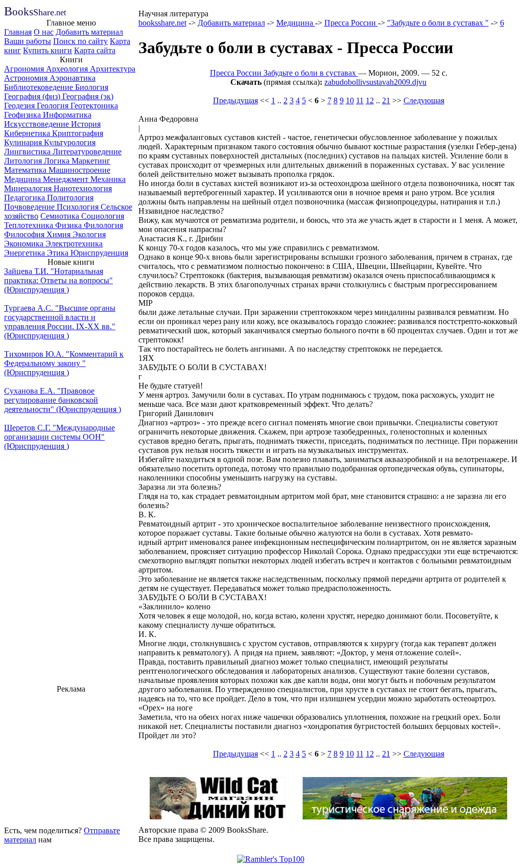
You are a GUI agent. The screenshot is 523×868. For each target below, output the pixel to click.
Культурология (70, 142)
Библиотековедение (39, 87)
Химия (59, 234)
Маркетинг (91, 160)
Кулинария (24, 142)
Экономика (24, 243)
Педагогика (25, 197)
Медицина (23, 179)
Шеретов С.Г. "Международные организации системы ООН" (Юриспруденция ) (59, 436)
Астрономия (27, 78)
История (86, 124)
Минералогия (29, 188)
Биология (91, 87)
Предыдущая (235, 100)
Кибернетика (28, 133)
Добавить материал (89, 32)
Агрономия (25, 68)
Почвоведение (30, 206)
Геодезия (20, 105)
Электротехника (74, 243)
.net (35, 12)
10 (350, 100)
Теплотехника (29, 225)
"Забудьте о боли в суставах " (438, 22)
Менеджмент (66, 179)
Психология (79, 206)
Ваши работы (27, 41)
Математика (26, 170)
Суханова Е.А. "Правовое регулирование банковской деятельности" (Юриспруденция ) (62, 400)
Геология (53, 105)
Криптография (77, 133)
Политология (70, 197)
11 (360, 100)
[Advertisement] (71, 758)
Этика (58, 252)
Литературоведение (87, 151)
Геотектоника (94, 105)
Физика (69, 225)
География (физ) (33, 96)
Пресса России (351, 22)
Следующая (423, 100)
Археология (68, 68)
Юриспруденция (99, 252)
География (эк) (87, 96)
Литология (24, 160)
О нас (44, 32)
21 (386, 100)
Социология (102, 216)
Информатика (67, 114)
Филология (103, 225)
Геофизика (23, 114)
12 (370, 100)
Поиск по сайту (80, 41)
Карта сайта (94, 50)
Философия (25, 234)
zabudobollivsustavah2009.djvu (375, 82)
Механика (108, 179)
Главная (18, 32)
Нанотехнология (83, 188)
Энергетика (25, 252)
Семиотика (60, 216)
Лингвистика (28, 151)
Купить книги (47, 50)
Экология (89, 234)
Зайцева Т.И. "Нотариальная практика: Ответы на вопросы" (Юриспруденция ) (58, 280)
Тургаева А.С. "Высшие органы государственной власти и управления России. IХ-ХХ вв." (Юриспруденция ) (59, 322)
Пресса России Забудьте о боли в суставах (284, 72)
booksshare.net (162, 22)
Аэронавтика (73, 78)
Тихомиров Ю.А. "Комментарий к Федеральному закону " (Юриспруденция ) (64, 363)
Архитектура (112, 68)
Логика (58, 160)
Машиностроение (79, 170)
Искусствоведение (37, 124)
